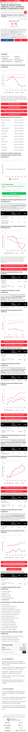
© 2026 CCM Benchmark (20, 717)
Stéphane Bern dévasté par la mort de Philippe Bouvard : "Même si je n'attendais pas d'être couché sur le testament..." (13, 663)
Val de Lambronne (6, 604)
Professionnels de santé (8, 2)
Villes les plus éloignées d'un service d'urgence (14, 110)
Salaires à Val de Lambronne (8, 616)
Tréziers (15, 15)
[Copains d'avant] (7, 728)
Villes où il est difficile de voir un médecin (14, 269)
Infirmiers (17, 58)
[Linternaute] (7, 725)
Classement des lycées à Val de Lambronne (11, 611)
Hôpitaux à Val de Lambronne (8, 608)
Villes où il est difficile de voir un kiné (14, 491)
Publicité (17, 714)
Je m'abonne (13, 193)
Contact (13, 714)
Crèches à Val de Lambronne (8, 621)
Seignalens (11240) (6, 594)
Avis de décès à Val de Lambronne (9, 606)
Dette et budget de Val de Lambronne (10, 617)
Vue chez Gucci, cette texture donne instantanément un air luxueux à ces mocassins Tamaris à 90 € (14, 698)
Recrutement (21, 714)
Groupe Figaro (12, 717)
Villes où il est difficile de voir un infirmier (14, 418)
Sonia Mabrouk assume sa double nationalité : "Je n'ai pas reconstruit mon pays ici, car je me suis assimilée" (13, 682)
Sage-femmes (18, 61)
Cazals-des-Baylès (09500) (7, 598)
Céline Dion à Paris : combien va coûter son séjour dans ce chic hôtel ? (13, 676)
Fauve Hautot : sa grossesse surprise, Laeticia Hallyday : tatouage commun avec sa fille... (12, 672)
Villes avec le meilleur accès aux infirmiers (14, 414)
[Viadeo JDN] (20, 728)
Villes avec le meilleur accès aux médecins (14, 265)
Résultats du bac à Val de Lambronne (10, 637)
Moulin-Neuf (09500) (6, 591)
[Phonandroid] (20, 730)
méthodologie (4, 34)
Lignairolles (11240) (6, 596)
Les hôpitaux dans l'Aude (14, 114)
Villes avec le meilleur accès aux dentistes (14, 341)
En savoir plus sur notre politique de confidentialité (11, 195)
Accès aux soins (5, 56)
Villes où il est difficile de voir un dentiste (14, 345)
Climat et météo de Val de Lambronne (10, 614)
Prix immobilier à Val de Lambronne (10, 626)
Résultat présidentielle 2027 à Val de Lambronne (12, 636)
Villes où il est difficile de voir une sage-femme (14, 565)
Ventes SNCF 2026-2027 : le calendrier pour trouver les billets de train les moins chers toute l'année (14, 668)
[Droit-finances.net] (20, 725)
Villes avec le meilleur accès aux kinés (14, 487)
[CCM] (7, 723)
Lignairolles (3, 16)
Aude (16, 2)
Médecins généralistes (7, 61)
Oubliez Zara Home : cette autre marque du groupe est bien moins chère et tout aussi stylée (13, 702)
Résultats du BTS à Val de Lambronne (10, 641)
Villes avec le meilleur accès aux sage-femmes (14, 562)
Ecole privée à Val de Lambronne (9, 622)
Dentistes (17, 56)
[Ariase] (7, 730)
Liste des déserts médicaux (14, 103)
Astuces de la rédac (7, 649)
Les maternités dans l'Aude (14, 569)
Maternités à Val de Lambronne (9, 624)
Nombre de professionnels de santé (7, 59)
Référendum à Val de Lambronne (9, 629)
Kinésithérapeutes (19, 60)
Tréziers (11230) (5, 593)
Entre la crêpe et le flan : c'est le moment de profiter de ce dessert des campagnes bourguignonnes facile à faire (14, 707)
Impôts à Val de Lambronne (8, 619)
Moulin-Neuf (9, 15)
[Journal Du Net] (20, 723)
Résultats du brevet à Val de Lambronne (10, 639)
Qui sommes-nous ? (7, 714)
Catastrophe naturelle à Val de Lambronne (11, 609)
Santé (4, 647)
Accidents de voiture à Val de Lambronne (11, 613)
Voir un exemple (23, 647)
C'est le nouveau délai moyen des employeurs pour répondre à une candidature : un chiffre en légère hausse (13, 693)
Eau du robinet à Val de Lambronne (9, 627)
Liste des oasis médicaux (14, 107)
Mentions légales (6, 717)
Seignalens (21, 15)
